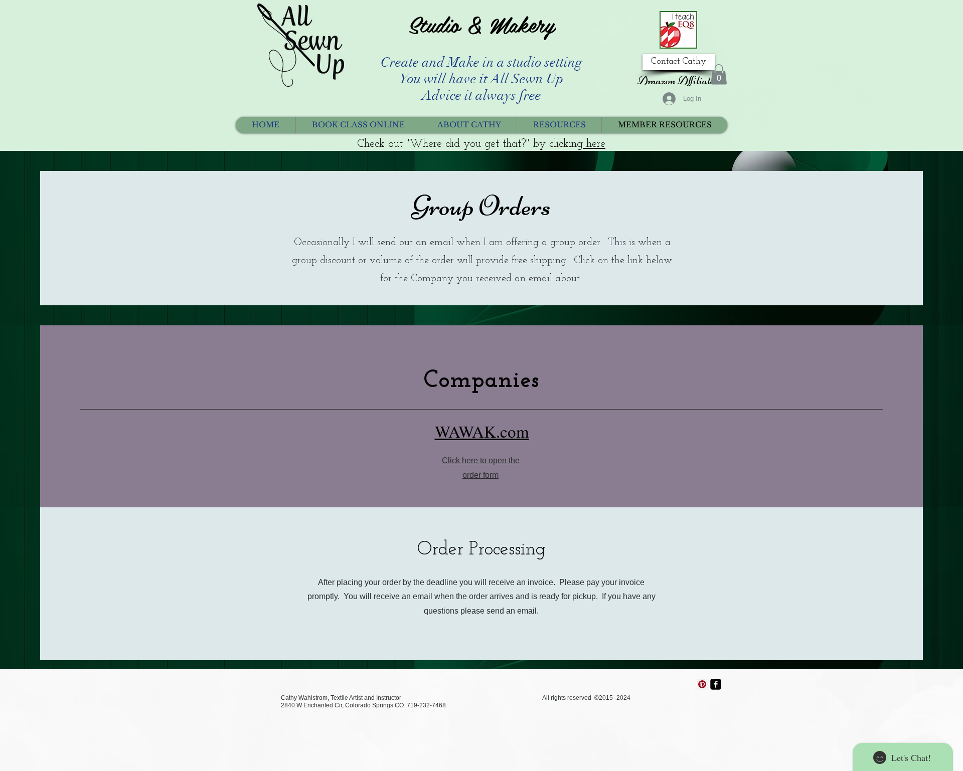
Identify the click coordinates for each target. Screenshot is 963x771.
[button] (718, 74)
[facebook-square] (715, 684)
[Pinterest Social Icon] (702, 684)
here (594, 144)
